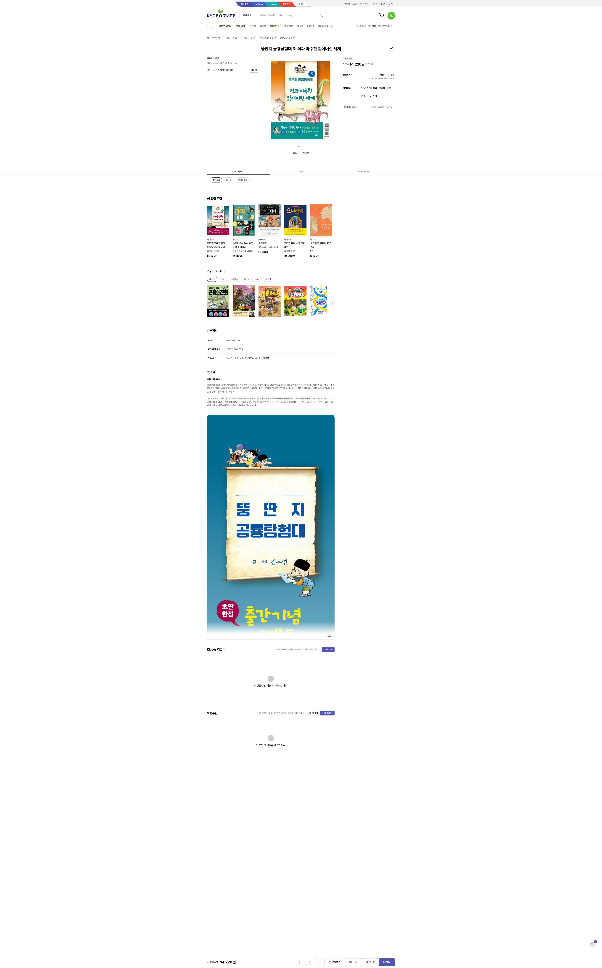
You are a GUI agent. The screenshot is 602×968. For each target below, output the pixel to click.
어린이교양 (247, 37)
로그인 (354, 4)
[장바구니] (381, 15)
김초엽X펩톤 (225, 26)
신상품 (300, 26)
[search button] (321, 15)
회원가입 (347, 4)
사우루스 (234, 280)
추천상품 (216, 180)
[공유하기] (392, 49)
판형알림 (266, 358)
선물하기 (336, 962)
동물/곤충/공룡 (286, 37)
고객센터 (392, 4)
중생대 (212, 280)
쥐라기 (247, 280)
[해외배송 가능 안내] (357, 107)
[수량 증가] (309, 962)
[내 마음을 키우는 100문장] (321, 231)
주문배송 (374, 4)
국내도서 (216, 37)
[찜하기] (320, 962)
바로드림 (370, 962)
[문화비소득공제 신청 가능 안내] (394, 107)
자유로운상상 (212, 63)
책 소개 (229, 180)
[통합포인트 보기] (354, 75)
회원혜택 (363, 4)
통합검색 (247, 15)
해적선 (268, 280)
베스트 (252, 26)
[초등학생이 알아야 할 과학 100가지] (244, 231)
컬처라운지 (323, 26)
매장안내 (383, 4)
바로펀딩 (288, 26)
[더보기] (331, 26)
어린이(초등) (231, 37)
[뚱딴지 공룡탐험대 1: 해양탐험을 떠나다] (218, 231)
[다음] (327, 100)
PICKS (310, 26)
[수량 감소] (302, 962)
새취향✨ (275, 26)
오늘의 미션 (361, 26)
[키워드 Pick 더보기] (332, 303)
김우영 (210, 58)
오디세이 (240, 26)
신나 (257, 280)
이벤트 (263, 26)
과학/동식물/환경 (266, 37)
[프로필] (391, 15)
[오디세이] (269, 229)
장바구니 (353, 962)
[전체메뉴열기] (210, 26)
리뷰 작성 (329, 649)
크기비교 (305, 153)
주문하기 (387, 962)
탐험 (223, 280)
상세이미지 (242, 180)
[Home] (208, 37)
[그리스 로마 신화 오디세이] (295, 231)
